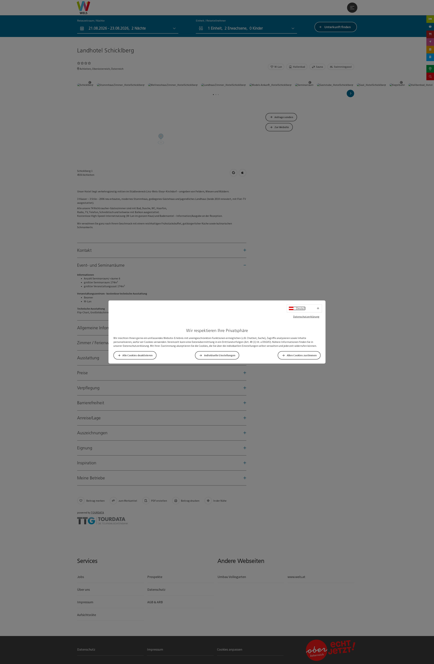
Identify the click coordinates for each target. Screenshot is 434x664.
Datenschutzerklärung (306, 316)
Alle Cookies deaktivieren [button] (137, 355)
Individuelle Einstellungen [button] (219, 355)
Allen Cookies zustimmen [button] (302, 355)
